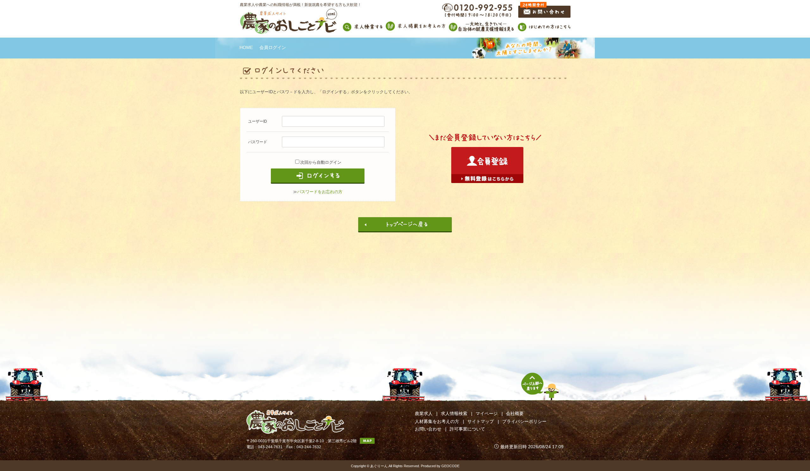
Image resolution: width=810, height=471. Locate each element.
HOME (246, 47)
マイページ (487, 413)
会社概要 (515, 413)
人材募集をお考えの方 (437, 421)
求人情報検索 (454, 413)
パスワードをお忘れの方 (319, 191)
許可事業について (467, 428)
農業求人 (424, 413)
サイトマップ (480, 421)
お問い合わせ (428, 428)
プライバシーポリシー (524, 421)
